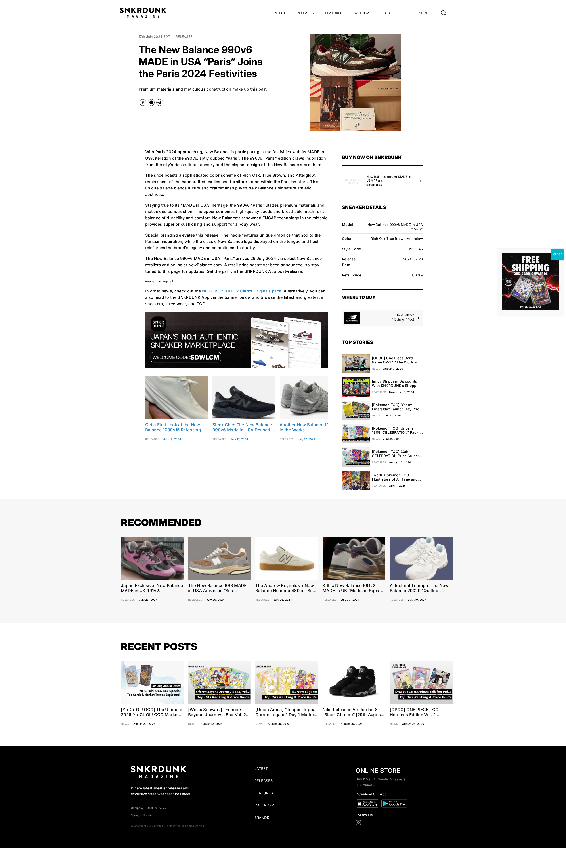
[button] (289, 82)
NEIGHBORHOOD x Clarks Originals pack (241, 291)
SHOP (423, 13)
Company (137, 808)
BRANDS (261, 817)
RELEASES (305, 13)
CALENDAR (363, 13)
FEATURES (334, 13)
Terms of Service (142, 815)
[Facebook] (143, 103)
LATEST (279, 13)
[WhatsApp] (151, 103)
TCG (386, 13)
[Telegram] (159, 103)
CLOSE (557, 254)
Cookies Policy (156, 808)
